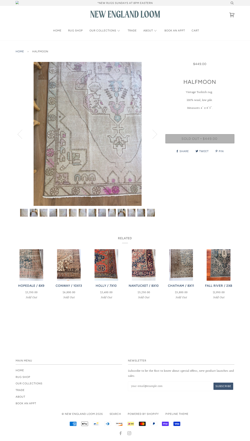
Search (115, 413)
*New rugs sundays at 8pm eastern (125, 2)
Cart (195, 30)
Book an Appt (174, 30)
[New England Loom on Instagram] (129, 433)
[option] (88, 134)
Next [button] (152, 134)
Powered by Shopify (143, 413)
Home (57, 30)
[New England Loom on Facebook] (121, 433)
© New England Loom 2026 (82, 413)
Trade (132, 30)
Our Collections (102, 30)
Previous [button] (22, 134)
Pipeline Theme (176, 413)
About (148, 30)
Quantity (200, 118)
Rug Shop (75, 30)
